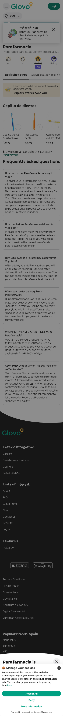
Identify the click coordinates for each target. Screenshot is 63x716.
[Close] (56, 661)
